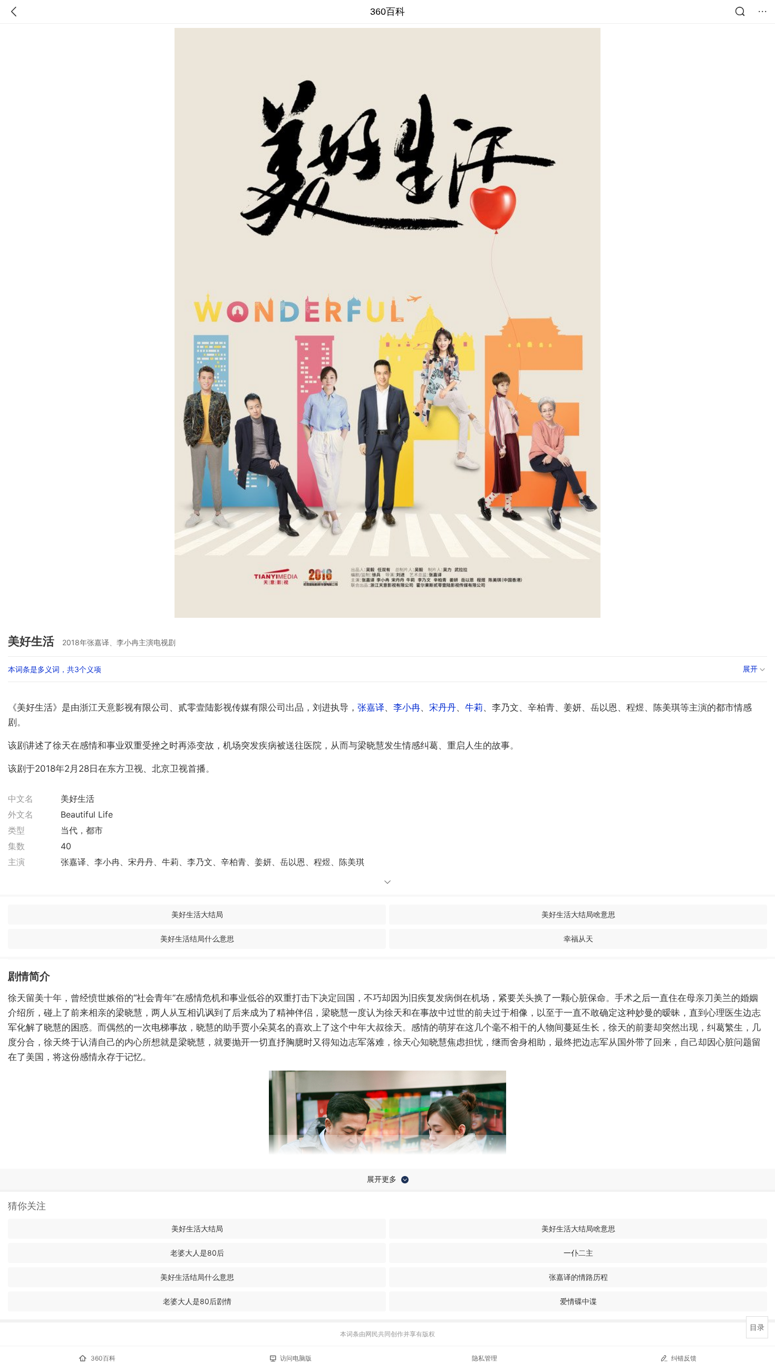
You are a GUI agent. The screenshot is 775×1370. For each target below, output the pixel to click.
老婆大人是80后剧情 (197, 1301)
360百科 (387, 11)
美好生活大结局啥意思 (578, 914)
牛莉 (474, 707)
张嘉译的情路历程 (578, 1276)
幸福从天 (578, 938)
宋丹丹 (442, 707)
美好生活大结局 (197, 914)
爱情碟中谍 (578, 1301)
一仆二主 (578, 1252)
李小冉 (406, 707)
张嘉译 (370, 707)
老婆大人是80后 (197, 1252)
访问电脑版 (296, 1358)
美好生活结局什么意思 (197, 938)
